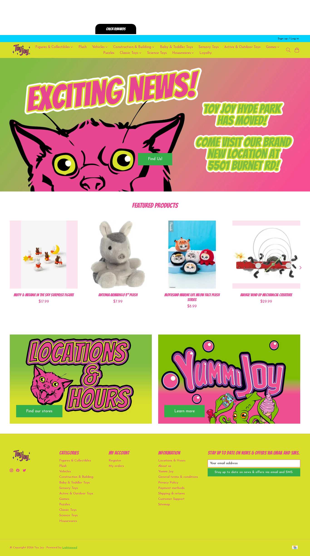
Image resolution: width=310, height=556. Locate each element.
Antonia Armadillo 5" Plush (118, 295)
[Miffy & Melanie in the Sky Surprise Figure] (44, 255)
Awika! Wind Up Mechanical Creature (266, 295)
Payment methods (171, 488)
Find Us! (155, 159)
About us (164, 466)
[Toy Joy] (21, 50)
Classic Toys (67, 510)
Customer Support (171, 499)
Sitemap (164, 504)
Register (115, 460)
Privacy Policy (168, 482)
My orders (116, 466)
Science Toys (157, 53)
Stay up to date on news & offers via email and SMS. (254, 472)
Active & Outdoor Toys (242, 47)
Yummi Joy (165, 471)
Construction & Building (76, 477)
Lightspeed (69, 547)
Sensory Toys (208, 47)
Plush (83, 47)
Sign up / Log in (288, 38)
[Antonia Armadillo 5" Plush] (118, 255)
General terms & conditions (178, 477)
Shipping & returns (171, 493)
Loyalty (205, 53)
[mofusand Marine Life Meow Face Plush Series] (192, 255)
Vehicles (65, 471)
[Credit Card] (295, 548)
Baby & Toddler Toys (176, 47)
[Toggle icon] (288, 50)
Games (64, 499)
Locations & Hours (171, 460)
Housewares (68, 521)
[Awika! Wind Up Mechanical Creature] (266, 255)
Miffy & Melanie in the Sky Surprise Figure (44, 295)
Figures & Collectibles (75, 460)
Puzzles (108, 53)
